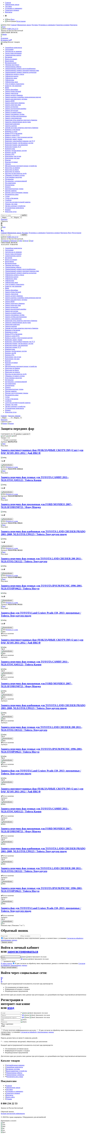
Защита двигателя (11, 93)
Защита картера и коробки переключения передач (23, 97)
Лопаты (8, 164)
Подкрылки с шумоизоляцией (16, 181)
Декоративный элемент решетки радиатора (20, 72)
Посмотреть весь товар (14, 1077)
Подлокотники (10, 183)
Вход (12, 19)
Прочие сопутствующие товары (16, 192)
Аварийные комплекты (13, 47)
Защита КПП (10, 101)
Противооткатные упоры (14, 189)
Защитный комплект (12, 124)
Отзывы (9, 1099)
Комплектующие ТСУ (13, 147)
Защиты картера (11, 126)
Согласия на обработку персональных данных (37, 1032)
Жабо (7, 87)
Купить (10, 465)
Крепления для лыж (12, 158)
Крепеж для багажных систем (16, 150)
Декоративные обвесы (13, 66)
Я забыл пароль (6, 963)
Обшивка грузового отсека (15, 175)
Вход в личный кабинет (9, 967)
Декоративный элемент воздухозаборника (20, 68)
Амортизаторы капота (13, 55)
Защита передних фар (13, 105)
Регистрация (20, 21)
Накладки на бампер (12, 168)
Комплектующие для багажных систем (19, 143)
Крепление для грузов (13, 156)
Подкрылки (9, 179)
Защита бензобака (11, 89)
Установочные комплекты (14, 208)
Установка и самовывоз (13, 8)
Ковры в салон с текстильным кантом (18, 137)
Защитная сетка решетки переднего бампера (21, 120)
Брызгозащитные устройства (16, 1071)
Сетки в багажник (11, 198)
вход (10, 1008)
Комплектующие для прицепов (16, 145)
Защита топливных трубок (14, 114)
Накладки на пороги (12, 171)
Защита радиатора (11, 107)
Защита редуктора (11, 110)
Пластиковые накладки (13, 177)
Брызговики (9, 61)
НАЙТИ (24, 215)
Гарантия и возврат (12, 10)
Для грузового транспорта (14, 84)
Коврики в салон (11, 131)
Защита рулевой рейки (13, 112)
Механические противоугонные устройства (21, 166)
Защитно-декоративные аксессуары (18, 122)
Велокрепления (10, 63)
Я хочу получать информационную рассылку (19, 1030)
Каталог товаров (14, 416)
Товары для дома (11, 204)
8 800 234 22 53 (12, 29)
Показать (4, 219)
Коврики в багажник (12, 129)
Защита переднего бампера (15, 103)
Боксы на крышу (11, 59)
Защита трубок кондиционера (16, 116)
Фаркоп (8, 210)
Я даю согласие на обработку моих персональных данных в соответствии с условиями (41, 1031)
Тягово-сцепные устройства (15, 206)
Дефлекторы (9, 80)
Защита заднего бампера (14, 95)
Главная (8, 2)
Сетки (7, 196)
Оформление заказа (12, 4)
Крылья (8, 160)
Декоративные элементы (15, 1075)
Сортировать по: (7, 434)
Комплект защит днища (13, 139)
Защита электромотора (13, 118)
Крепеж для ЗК (10, 152)
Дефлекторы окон (11, 82)
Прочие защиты (11, 190)
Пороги (8, 187)
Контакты (8, 12)
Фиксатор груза (10, 211)
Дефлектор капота (11, 76)
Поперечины (9, 185)
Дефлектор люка (11, 78)
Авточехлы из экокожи (13, 51)
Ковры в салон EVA (12, 135)
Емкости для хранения (13, 86)
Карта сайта (10, 1097)
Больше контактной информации (13, 1113)
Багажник (8, 57)
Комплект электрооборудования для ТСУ (20, 141)
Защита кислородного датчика (16, 99)
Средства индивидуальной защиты (17, 202)
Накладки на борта (12, 169)
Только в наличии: (10, 440)
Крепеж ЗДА (9, 154)
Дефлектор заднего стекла (14, 74)
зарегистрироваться (22, 951)
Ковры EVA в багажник (13, 133)
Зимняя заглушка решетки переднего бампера (21, 128)
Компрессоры (10, 149)
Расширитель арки (11, 194)
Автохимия (9, 49)
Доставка (8, 6)
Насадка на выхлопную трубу (16, 173)
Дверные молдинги (12, 65)
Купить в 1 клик (12, 467)
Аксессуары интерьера (13, 53)
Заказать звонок (7, 942)
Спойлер (8, 200)
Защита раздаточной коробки (15, 108)
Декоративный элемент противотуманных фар (22, 70)
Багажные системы (13, 1069)
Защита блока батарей (13, 91)
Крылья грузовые (11, 162)
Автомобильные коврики (15, 1065)
